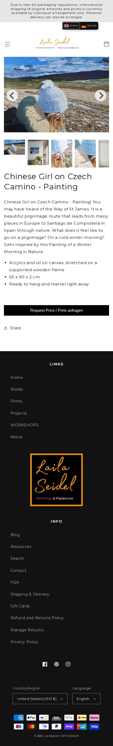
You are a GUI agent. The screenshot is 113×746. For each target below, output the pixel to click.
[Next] (100, 95)
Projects (19, 413)
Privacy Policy (24, 641)
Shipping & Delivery (30, 594)
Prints (16, 401)
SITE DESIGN (70, 736)
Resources (21, 546)
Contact (18, 570)
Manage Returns (27, 630)
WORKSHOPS (25, 425)
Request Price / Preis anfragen (56, 310)
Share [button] (15, 328)
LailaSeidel (52, 736)
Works (17, 389)
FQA (15, 582)
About (17, 437)
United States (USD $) (36, 699)
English (83, 699)
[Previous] (12, 95)
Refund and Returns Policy (37, 618)
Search (17, 558)
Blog (15, 534)
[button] (7, 44)
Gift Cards (20, 606)
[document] (56, 95)
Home (17, 377)
